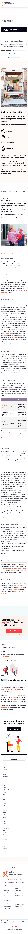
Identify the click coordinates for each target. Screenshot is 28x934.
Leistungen (14, 699)
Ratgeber (8, 932)
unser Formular (5, 707)
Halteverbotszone (10, 433)
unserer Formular (18, 170)
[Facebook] (13, 926)
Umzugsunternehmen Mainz (11, 929)
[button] (25, 3)
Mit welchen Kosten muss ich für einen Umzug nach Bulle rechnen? (14, 528)
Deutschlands (20, 587)
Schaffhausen (22, 568)
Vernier (15, 568)
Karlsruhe (14, 337)
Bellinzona (4, 570)
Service (14, 435)
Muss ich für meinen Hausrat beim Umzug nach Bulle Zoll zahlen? (12, 547)
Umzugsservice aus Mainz (15, 695)
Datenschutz (19, 932)
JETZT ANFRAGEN (14, 729)
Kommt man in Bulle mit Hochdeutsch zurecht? (11, 553)
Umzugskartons (21, 433)
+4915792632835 (5, 656)
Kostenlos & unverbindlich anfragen (11, 29)
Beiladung (8, 333)
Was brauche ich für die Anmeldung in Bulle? (14, 550)
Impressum (14, 932)
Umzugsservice (7, 900)
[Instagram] (16, 926)
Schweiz (13, 254)
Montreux (10, 568)
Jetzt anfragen (14, 630)
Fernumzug (4, 274)
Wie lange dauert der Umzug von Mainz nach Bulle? (13, 544)
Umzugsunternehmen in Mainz (11, 689)
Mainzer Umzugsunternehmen (6, 254)
